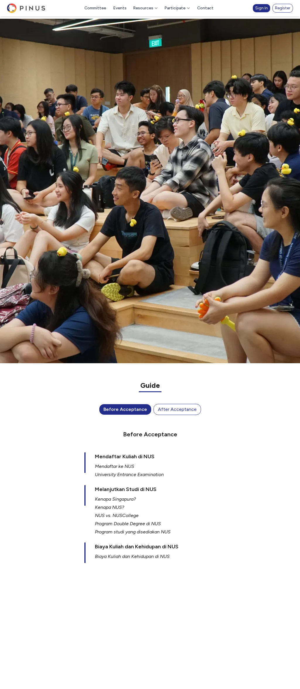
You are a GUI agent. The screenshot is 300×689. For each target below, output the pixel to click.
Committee (95, 8)
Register (282, 8)
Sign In (261, 8)
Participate (174, 8)
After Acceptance (177, 409)
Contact (205, 8)
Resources (143, 8)
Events (120, 8)
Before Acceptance (125, 409)
